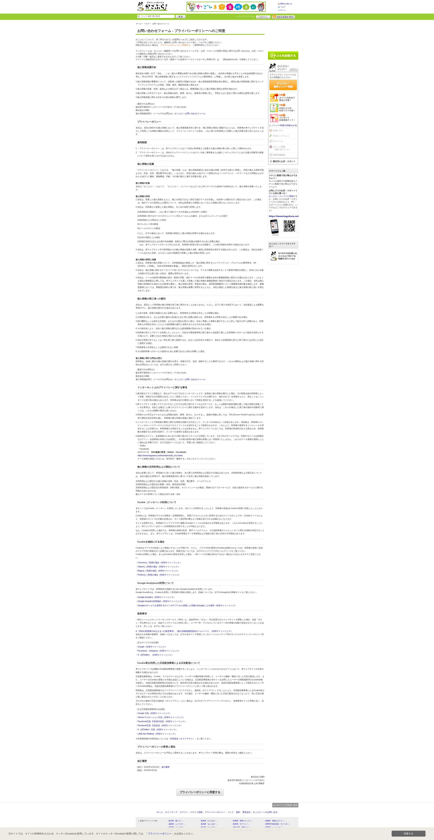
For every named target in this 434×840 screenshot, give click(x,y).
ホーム (282, 10)
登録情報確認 (279, 155)
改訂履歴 (165, 767)
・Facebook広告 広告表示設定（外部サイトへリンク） (161, 721)
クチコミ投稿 (196, 812)
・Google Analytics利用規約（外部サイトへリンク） (160, 601)
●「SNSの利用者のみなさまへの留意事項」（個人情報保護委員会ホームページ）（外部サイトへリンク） (184, 631)
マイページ (278, 141)
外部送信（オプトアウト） (182, 739)
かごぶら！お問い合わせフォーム (190, 113)
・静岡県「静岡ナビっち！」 (242, 821)
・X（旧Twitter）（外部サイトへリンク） (154, 655)
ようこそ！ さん (245, 16)
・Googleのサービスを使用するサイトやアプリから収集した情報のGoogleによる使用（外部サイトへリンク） (186, 605)
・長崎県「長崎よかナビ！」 (275, 821)
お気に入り (278, 130)
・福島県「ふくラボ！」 (176, 824)
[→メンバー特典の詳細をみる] (283, 125)
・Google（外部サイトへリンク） (151, 647)
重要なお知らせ (286, 4)
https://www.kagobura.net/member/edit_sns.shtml (160, 455)
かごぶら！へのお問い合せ (265, 812)
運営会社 (246, 812)
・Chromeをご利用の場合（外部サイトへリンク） (159, 562)
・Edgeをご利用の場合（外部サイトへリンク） (157, 571)
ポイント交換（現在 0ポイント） (282, 148)
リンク (231, 812)
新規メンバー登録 (283, 16)
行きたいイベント (281, 136)
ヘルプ (282, 7)
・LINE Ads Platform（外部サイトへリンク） (156, 734)
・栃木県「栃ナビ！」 (175, 821)
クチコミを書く (283, 55)
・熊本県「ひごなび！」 (208, 821)
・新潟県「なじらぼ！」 (208, 824)
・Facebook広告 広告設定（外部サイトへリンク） (159, 725)
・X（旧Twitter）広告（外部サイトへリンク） (156, 729)
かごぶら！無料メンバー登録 (283, 85)
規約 (238, 812)
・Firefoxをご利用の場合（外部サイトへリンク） (158, 575)
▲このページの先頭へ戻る (285, 805)
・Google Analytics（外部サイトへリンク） (155, 597)
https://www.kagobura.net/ (284, 216)
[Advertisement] (283, 34)
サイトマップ (171, 812)
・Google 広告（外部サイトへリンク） (153, 713)
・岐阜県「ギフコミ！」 (240, 824)
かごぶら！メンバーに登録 (281, 196)
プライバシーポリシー (215, 812)
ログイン (263, 16)
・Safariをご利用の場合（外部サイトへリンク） (158, 566)
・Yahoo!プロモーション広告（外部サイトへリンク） (160, 717)
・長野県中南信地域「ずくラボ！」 (277, 824)
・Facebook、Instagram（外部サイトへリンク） (158, 651)
